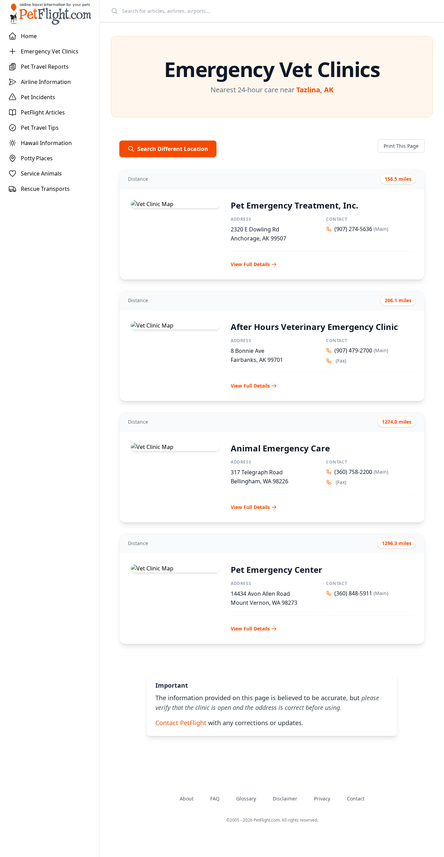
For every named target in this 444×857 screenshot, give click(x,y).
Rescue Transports (45, 189)
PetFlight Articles (43, 112)
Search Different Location (172, 149)
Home (29, 36)
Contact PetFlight (180, 723)
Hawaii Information (46, 143)
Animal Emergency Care (280, 448)
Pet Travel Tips (40, 127)
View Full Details (250, 264)
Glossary (246, 798)
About (187, 798)
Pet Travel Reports (45, 66)
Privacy (322, 798)
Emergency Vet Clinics (49, 51)
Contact (356, 798)
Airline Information (46, 82)
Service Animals (41, 173)
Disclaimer (285, 798)
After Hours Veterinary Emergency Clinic (314, 326)
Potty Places (37, 158)
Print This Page (401, 146)
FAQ (215, 798)
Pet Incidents (38, 97)
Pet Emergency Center (276, 569)
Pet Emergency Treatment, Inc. (294, 205)
